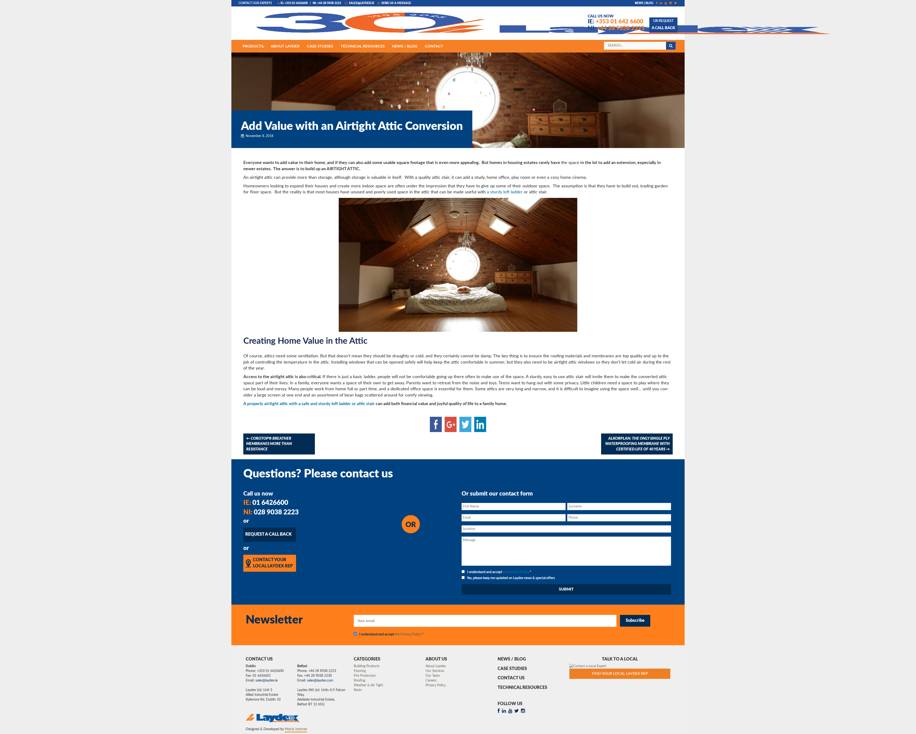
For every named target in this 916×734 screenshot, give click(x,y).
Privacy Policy (436, 685)
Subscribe (635, 620)
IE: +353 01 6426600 (294, 3)
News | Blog (644, 3)
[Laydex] (328, 25)
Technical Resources (522, 688)
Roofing (359, 680)
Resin (358, 690)
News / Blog (512, 659)
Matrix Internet (296, 729)
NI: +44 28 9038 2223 (327, 3)
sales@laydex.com (320, 680)
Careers (431, 680)
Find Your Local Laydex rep (620, 674)
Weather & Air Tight (368, 685)
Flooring (360, 671)
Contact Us (511, 678)
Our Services (435, 671)
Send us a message (396, 3)
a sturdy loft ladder (505, 192)
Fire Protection (365, 675)
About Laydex (436, 666)
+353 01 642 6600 (615, 22)
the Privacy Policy (516, 572)
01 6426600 (265, 502)
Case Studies (512, 669)
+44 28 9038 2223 (616, 28)
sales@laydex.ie (361, 3)
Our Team (433, 675)
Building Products (367, 666)
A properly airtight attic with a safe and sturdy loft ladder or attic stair (309, 404)
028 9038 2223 (271, 512)
